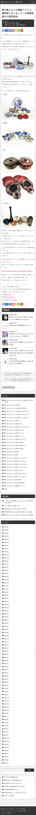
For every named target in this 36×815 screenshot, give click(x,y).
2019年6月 (6, 654)
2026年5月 (6, 529)
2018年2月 (6, 694)
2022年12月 (6, 554)
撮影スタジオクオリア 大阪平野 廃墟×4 (13, 442)
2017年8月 (6, 713)
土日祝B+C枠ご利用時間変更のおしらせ (20, 325)
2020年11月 (6, 607)
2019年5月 (6, 657)
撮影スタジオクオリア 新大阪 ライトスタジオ (15, 476)
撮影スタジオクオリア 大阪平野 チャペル (14, 433)
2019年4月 (6, 660)
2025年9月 (6, 533)
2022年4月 (6, 570)
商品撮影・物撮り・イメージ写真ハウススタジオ (15, 792)
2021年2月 (6, 601)
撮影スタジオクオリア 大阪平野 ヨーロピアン (15, 439)
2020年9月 (6, 613)
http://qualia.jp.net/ (6, 294)
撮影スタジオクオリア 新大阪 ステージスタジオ (15, 467)
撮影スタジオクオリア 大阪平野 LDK (13, 423)
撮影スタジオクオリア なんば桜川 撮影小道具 (15, 408)
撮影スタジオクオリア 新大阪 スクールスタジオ (15, 464)
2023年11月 (6, 542)
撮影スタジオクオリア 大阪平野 (11, 420)
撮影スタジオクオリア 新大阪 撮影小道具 (15, 24)
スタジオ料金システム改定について (12, 505)
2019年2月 (6, 663)
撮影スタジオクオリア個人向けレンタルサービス (11, 808)
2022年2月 (6, 576)
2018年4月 (6, 688)
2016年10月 (6, 744)
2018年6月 (6, 682)
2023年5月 (6, 548)
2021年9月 (6, 585)
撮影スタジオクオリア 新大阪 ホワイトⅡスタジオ (16, 473)
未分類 (5, 488)
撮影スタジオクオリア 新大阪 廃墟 (12, 479)
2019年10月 (6, 641)
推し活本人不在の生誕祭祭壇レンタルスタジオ (14, 786)
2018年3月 (6, 691)
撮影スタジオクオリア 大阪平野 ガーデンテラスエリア (17, 426)
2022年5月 (6, 567)
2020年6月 (6, 623)
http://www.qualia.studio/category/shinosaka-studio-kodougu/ (17, 271)
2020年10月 (6, 610)
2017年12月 (6, 700)
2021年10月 (6, 582)
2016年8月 (6, 750)
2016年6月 (6, 756)
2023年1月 (6, 551)
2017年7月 (6, 716)
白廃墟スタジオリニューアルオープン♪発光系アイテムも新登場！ (19, 514)
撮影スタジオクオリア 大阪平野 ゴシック (14, 429)
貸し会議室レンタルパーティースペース (13, 783)
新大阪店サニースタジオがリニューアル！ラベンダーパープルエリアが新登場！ (21, 335)
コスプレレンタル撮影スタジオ (11, 776)
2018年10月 (6, 669)
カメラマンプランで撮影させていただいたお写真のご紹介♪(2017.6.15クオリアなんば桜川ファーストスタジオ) (18, 374)
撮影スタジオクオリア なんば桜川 (12, 405)
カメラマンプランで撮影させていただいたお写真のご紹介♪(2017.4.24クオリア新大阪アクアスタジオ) (21, 353)
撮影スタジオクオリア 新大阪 (12, 22)
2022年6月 (6, 564)
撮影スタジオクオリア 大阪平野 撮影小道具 (14, 445)
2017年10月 (6, 707)
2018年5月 (6, 685)
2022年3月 (6, 573)
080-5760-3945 (10, 297)
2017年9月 (6, 710)
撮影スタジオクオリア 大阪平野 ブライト (14, 436)
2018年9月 (6, 672)
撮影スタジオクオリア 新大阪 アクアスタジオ (15, 457)
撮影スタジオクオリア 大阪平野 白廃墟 (13, 448)
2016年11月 (6, 741)
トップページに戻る (8, 387)
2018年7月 (6, 679)
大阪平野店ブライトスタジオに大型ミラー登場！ (15, 508)
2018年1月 (6, 697)
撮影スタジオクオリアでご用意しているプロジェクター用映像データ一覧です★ (21, 318)
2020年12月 (6, 604)
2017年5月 (6, 722)
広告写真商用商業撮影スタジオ (11, 789)
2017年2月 (6, 731)
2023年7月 (6, 545)
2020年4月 (6, 629)
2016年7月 (6, 753)
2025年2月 (6, 536)
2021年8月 (6, 588)
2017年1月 (6, 734)
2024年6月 (6, 539)
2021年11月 (6, 579)
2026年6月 (6, 526)
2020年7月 (6, 619)
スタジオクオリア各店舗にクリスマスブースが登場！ (21, 343)
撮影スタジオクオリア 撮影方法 (11, 451)
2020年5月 (6, 626)
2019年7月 (6, 651)
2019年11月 (6, 638)
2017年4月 (6, 725)
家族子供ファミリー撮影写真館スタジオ (13, 780)
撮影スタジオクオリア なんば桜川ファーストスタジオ (16, 414)
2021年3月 (6, 598)
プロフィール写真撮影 (9, 795)
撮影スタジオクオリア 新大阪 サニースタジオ (15, 460)
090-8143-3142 (13, 300)
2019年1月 (6, 666)
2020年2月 (6, 632)
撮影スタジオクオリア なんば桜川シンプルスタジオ (16, 411)
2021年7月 (6, 592)
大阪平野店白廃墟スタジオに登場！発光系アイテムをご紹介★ (18, 511)
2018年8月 (6, 675)
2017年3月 (6, 728)
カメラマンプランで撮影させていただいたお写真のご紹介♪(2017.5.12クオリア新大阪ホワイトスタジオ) (17, 379)
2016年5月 (6, 759)
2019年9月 (6, 644)
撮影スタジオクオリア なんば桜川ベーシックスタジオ (16, 417)
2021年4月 (6, 595)
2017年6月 (6, 719)
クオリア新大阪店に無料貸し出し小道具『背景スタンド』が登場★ (21, 362)
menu (33, 2)
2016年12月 (6, 738)
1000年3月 (6, 762)
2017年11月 (6, 703)
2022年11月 (6, 557)
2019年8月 (6, 648)
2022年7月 (6, 560)
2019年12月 (6, 635)
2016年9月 (6, 747)
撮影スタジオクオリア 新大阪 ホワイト (13, 470)
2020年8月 (6, 616)
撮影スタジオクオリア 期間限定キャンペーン (14, 485)
